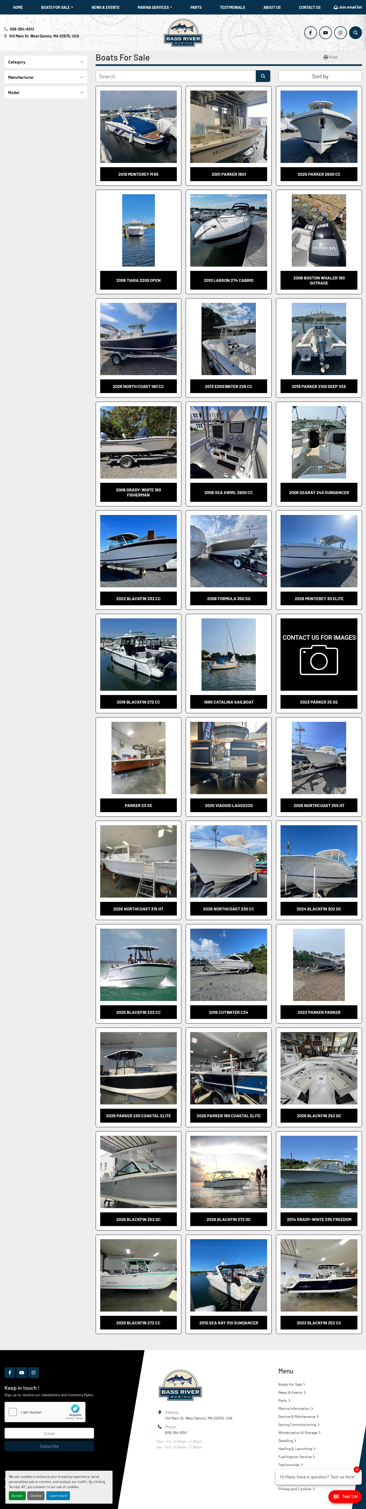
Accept (17, 1495)
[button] (57, 7)
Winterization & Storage (297, 1432)
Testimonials (232, 7)
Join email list (350, 7)
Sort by (320, 76)
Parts (196, 7)
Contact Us (309, 7)
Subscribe (49, 1445)
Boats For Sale (55, 7)
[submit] (263, 76)
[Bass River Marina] (180, 1385)
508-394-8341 (22, 29)
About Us (272, 7)
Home (18, 7)
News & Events (105, 7)
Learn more (58, 1495)
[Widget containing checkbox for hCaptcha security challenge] (45, 1412)
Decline (36, 1495)
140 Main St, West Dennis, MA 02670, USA (44, 36)
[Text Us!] (345, 1498)
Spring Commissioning (297, 1424)
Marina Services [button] (153, 7)
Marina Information (294, 1408)
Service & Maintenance (296, 1416)
